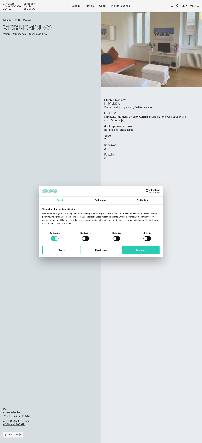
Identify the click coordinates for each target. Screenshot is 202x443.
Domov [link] (7, 20)
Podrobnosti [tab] (101, 200)
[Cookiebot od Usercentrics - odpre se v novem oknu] (148, 191)
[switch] (85, 238)
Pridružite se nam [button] (121, 6)
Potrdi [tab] (60, 200)
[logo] (19, 6)
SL (183, 6)
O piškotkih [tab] (142, 200)
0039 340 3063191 (14, 424)
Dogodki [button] (76, 6)
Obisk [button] (102, 6)
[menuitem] (76, 6)
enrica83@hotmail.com (16, 421)
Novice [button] (90, 6)
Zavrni (62, 250)
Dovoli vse (140, 250)
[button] (172, 6)
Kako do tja (15, 434)
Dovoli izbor (101, 250)
